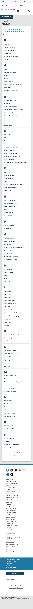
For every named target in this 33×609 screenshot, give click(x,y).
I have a (8, 294)
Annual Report (10, 519)
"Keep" (9, 47)
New (7, 404)
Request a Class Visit (12, 552)
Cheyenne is (10, 144)
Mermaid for (9, 388)
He (6, 275)
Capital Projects (11, 521)
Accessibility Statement (16, 588)
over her (8, 429)
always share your (12, 84)
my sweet (10, 391)
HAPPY (8, 272)
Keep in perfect (11, 335)
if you (7, 319)
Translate (26, 2)
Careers (8, 485)
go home (8, 244)
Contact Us (15, 573)
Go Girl (9, 241)
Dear (8, 175)
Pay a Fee (9, 499)
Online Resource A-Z (12, 525)
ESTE (8, 215)
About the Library (11, 481)
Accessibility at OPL (12, 495)
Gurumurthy (10, 259)
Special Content (7, 21)
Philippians (9, 438)
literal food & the (11, 363)
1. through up (11, 56)
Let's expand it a (10, 353)
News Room (9, 523)
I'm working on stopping (13, 316)
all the (8, 81)
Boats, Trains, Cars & (13, 109)
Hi (5, 278)
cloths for (10, 153)
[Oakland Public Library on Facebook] (7, 470)
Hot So (7, 281)
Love (7, 366)
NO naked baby (11, 410)
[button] (2, 5)
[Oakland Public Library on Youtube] (24, 470)
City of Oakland (10, 579)
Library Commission (12, 535)
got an (7, 250)
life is (7, 356)
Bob (8, 112)
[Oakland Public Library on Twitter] (11, 470)
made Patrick (10, 375)
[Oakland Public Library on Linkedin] (7, 474)
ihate (7, 322)
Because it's (9, 100)
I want (7, 309)
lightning (9, 360)
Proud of (8, 447)
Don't (7, 190)
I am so (8, 291)
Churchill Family (11, 147)
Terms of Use (10, 586)
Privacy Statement (20, 586)
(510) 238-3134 (11, 567)
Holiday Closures (11, 487)
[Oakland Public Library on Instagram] (20, 470)
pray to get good (11, 444)
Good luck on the (13, 247)
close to (9, 150)
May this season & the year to (15, 382)
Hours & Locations (11, 489)
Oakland (8, 425)
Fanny (8, 225)
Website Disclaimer (12, 529)
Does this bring (11, 187)
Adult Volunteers (11, 508)
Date (6, 172)
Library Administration (12, 483)
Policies (8, 527)
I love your (9, 303)
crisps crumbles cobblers (15, 162)
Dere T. (7, 181)
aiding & (9, 72)
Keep (8, 338)
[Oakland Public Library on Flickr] (15, 470)
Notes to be (9, 416)
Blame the (10, 106)
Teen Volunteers (11, 510)
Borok (8, 122)
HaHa (7, 269)
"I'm (7, 44)
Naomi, (8, 400)
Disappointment (13, 184)
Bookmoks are (10, 116)
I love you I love (10, 300)
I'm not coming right (12, 313)
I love (7, 297)
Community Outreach (12, 544)
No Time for (9, 413)
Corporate (9, 159)
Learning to (9, 350)
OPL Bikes (9, 550)
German (10, 238)
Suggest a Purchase (12, 497)
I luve (7, 306)
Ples (7, 441)
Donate (8, 506)
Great (8, 253)
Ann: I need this (10, 90)
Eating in (9, 206)
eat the (10, 203)
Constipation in (11, 156)
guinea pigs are (10, 256)
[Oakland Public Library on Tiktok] (11, 474)
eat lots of (9, 200)
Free (7, 228)
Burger (8, 125)
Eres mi (8, 212)
